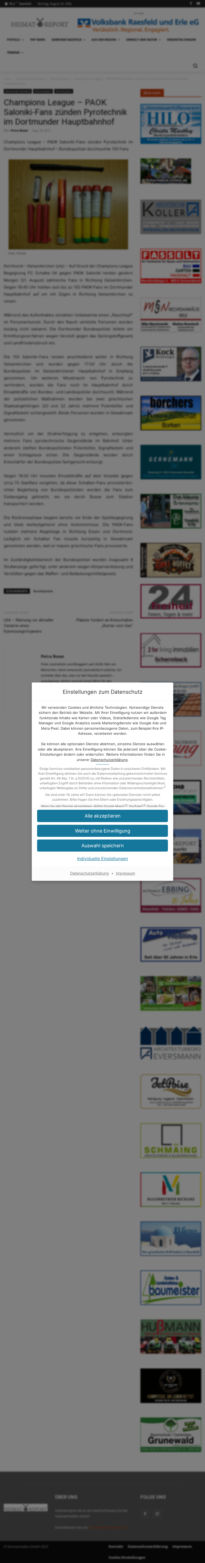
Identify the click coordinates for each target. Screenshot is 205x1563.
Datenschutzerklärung (109, 760)
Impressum (125, 873)
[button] (102, 846)
